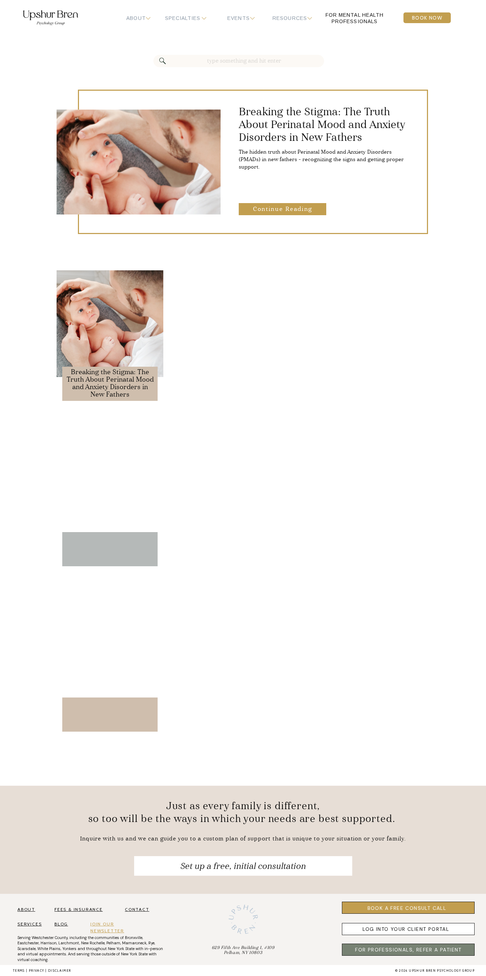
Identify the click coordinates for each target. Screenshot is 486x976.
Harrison (49, 942)
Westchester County (50, 937)
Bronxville (133, 937)
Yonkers (69, 948)
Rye (151, 942)
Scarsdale (26, 948)
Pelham (113, 942)
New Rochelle (93, 942)
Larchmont (68, 942)
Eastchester (28, 942)
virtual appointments (46, 953)
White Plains (48, 948)
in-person (153, 948)
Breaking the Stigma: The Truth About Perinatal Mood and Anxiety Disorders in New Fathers (322, 125)
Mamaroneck (134, 942)
